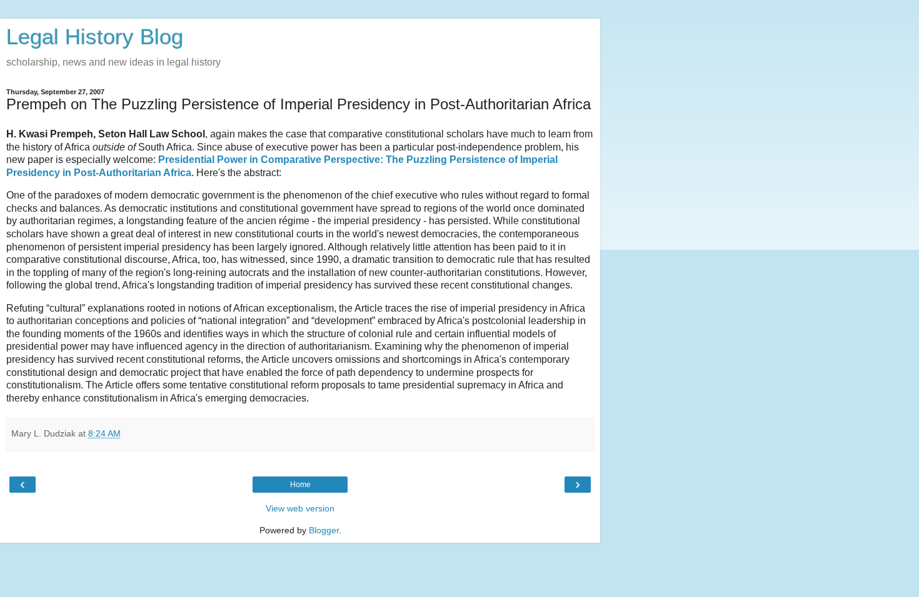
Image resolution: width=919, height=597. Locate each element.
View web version (300, 508)
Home (300, 484)
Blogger (324, 530)
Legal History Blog (94, 37)
